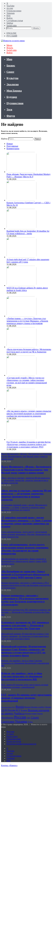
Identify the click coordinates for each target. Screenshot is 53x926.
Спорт (10, 71)
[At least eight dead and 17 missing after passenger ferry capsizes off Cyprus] (21, 257)
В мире (24, 710)
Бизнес (11, 65)
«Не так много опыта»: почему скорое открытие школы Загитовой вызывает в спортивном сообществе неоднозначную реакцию (29, 413)
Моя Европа (14, 90)
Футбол (30, 722)
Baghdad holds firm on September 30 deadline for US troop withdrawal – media (28, 232)
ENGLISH (11, 33)
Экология (13, 84)
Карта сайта (12, 736)
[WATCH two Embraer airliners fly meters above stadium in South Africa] (21, 285)
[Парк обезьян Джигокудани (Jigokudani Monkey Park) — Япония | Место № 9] (21, 172)
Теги (9, 109)
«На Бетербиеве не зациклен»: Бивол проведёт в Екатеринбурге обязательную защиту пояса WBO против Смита (25, 574)
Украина (21, 721)
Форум (11, 115)
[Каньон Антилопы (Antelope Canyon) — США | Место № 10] (21, 200)
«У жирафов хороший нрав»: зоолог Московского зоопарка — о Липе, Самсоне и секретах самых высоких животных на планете (26, 522)
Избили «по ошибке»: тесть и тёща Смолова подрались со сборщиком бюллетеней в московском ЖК (21, 676)
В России (10, 710)
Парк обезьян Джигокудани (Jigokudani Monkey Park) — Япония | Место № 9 (29, 175)
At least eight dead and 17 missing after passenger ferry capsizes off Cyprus (28, 260)
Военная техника (31, 714)
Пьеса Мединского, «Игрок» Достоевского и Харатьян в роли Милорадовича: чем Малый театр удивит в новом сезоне (26, 469)
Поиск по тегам (14, 741)
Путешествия (15, 103)
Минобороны (7, 717)
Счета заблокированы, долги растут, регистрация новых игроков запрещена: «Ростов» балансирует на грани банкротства (25, 549)
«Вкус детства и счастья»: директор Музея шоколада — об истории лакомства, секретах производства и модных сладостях (26, 495)
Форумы (10, 731)
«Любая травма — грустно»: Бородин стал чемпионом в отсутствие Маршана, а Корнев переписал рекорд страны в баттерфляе (27, 321)
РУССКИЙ (12, 36)
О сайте (10, 734)
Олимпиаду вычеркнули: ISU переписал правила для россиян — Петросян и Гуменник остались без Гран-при (25, 625)
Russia (20, 706)
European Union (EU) (8, 707)
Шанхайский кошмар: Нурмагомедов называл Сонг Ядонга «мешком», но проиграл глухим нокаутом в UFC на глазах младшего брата (23, 651)
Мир (9, 59)
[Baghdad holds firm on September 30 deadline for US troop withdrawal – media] (21, 228)
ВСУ (18, 710)
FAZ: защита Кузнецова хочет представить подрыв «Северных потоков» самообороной (26, 697)
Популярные (12, 146)
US (2, 710)
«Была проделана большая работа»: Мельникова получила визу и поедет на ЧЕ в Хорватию (29, 350)
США (28, 718)
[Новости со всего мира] (13, 40)
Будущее (12, 96)
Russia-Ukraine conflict (34, 707)
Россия (20, 717)
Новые (10, 143)
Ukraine (48, 707)
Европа (40, 713)
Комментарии (13, 148)
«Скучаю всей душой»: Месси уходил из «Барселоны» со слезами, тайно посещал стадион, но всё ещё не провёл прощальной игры (27, 381)
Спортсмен (7, 721)
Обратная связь (14, 739)
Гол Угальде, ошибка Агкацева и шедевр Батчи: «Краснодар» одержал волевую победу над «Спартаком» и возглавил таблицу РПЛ (29, 444)
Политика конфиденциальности (21, 744)
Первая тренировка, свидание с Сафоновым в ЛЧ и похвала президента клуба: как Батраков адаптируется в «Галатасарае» (25, 600)
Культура (12, 78)
